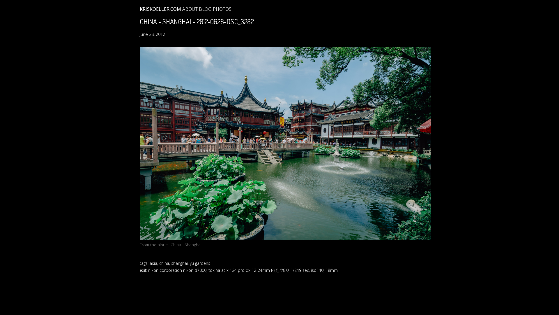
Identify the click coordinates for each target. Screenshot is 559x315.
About (190, 9)
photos (222, 9)
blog (205, 9)
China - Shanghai (186, 244)
